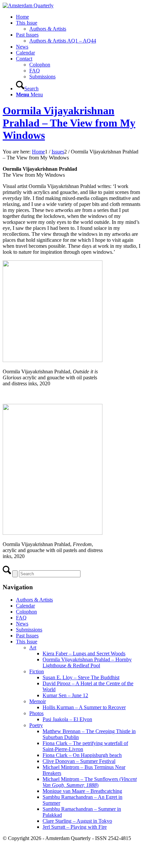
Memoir (37, 701)
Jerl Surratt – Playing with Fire (75, 827)
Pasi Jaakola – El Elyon (67, 719)
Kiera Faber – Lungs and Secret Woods (84, 653)
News (22, 623)
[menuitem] (78, 17)
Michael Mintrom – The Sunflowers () (90, 782)
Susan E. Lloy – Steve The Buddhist (81, 677)
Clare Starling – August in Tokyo (77, 821)
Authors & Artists (34, 600)
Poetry (36, 725)
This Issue (26, 641)
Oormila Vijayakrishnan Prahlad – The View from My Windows (69, 123)
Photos (36, 713)
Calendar (25, 606)
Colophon (26, 611)
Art (32, 647)
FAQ (21, 617)
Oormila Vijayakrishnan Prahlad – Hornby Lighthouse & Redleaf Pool (87, 662)
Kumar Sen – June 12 (65, 695)
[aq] (28, 5)
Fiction (36, 671)
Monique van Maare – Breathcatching (82, 791)
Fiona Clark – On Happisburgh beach (82, 755)
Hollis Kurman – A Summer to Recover (84, 707)
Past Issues (27, 635)
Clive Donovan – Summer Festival (79, 761)
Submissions (29, 629)
